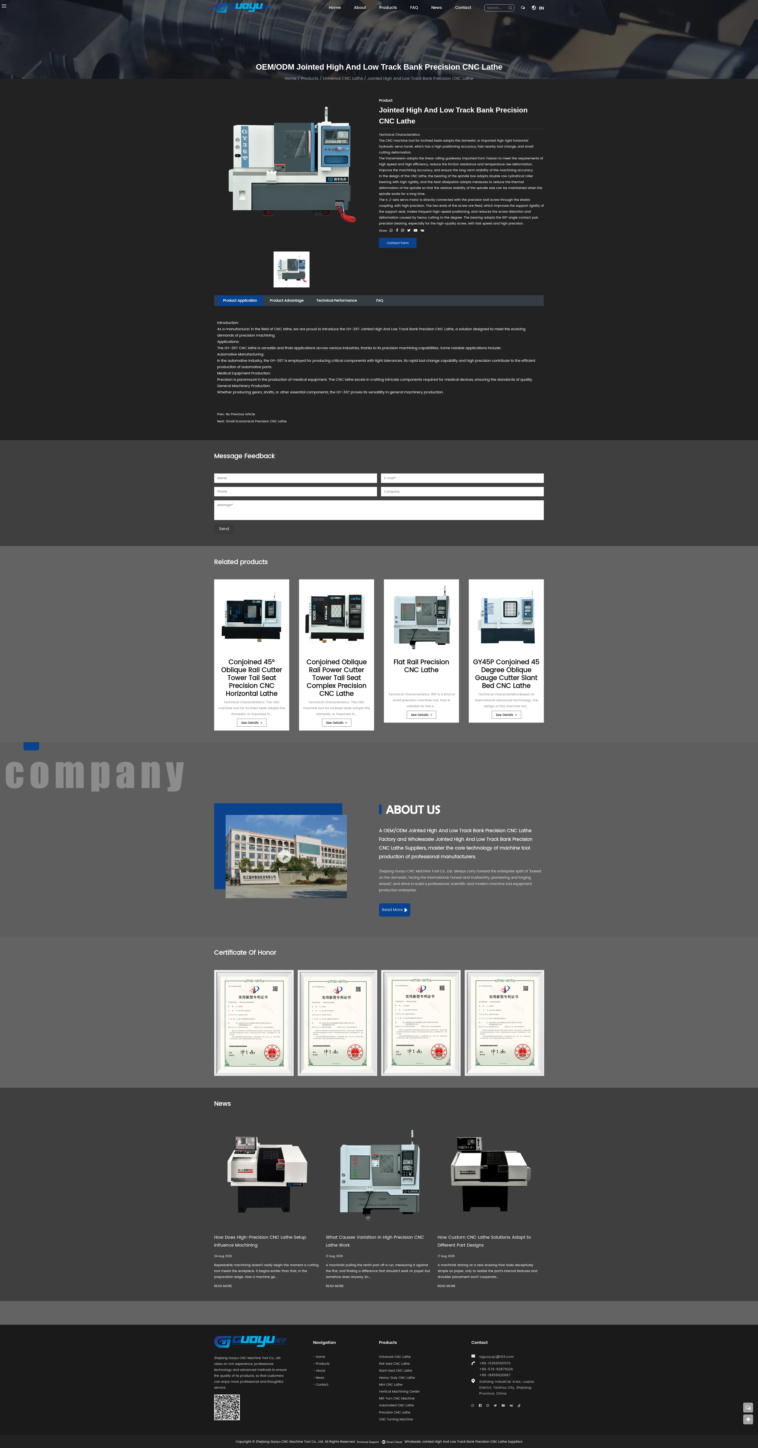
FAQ (414, 8)
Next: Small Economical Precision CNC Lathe (252, 421)
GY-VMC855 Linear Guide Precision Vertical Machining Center (506, 674)
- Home (319, 1356)
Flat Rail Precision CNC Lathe (336, 666)
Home (335, 8)
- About (319, 1370)
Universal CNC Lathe (343, 78)
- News (318, 1377)
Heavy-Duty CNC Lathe (397, 1377)
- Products (321, 1363)
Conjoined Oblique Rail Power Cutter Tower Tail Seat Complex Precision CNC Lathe (252, 678)
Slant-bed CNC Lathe (395, 1370)
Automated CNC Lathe (396, 1405)
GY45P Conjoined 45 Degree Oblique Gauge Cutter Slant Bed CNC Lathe (421, 674)
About (360, 8)
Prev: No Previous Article (236, 414)
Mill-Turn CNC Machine (397, 1398)
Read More (392, 910)
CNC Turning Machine (396, 1419)
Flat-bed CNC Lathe (394, 1363)
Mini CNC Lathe (390, 1384)
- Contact (320, 1384)
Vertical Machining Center (399, 1391)
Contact (463, 8)
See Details (250, 722)
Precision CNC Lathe (394, 1412)
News (436, 8)
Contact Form (398, 243)
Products (388, 8)
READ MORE (223, 1286)
